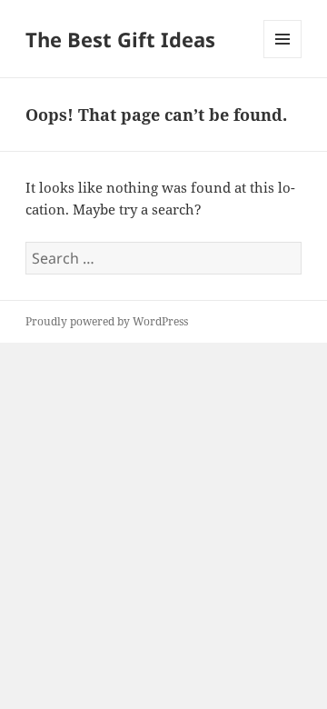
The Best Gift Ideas (120, 39)
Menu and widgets (283, 57)
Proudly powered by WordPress (106, 321)
